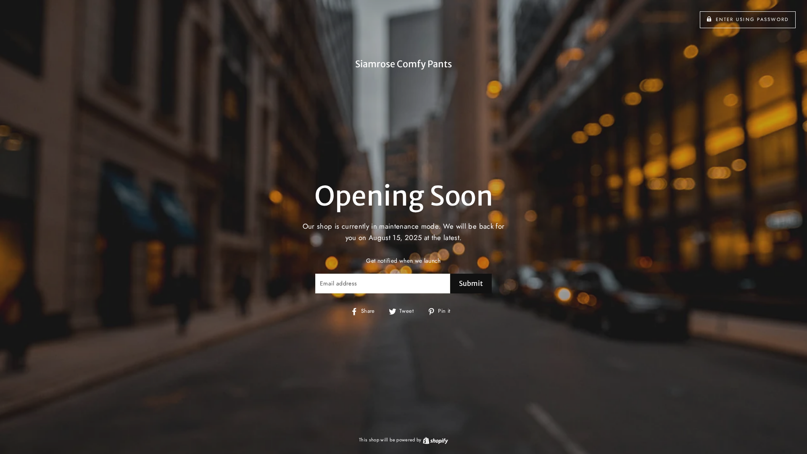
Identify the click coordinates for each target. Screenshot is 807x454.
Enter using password (752, 19)
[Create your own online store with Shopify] (435, 439)
